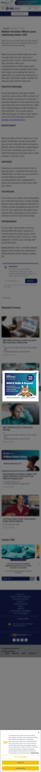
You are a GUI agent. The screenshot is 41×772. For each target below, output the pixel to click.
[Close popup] (36, 373)
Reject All (20, 762)
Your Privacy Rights (20, 757)
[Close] (38, 732)
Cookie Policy (34, 753)
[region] (20, 751)
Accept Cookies (20, 768)
